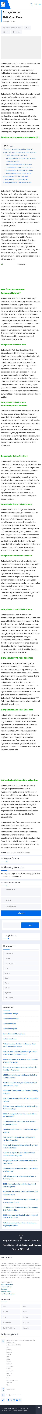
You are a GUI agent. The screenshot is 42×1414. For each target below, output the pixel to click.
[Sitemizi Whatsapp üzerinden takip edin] (18, 1399)
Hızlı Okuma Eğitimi (10, 1029)
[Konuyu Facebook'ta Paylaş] (14, 32)
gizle (11, 146)
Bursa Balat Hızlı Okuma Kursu (14, 1034)
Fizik (12, 27)
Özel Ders (17, 27)
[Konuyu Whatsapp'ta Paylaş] (19, 32)
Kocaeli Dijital (22, 1411)
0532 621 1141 (21, 1249)
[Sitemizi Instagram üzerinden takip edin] (13, 1399)
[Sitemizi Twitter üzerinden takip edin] (10, 1399)
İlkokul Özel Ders (6, 1291)
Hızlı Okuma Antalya (10, 1014)
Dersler (13, 21)
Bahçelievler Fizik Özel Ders (20, 852)
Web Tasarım (13, 1411)
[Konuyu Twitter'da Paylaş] (16, 32)
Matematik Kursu (6, 1287)
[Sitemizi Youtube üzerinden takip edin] (16, 1399)
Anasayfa (6, 21)
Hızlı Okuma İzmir (9, 1024)
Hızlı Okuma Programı (8, 1294)
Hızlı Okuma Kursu (9, 1039)
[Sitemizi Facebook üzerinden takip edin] (7, 1399)
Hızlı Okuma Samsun (11, 1019)
